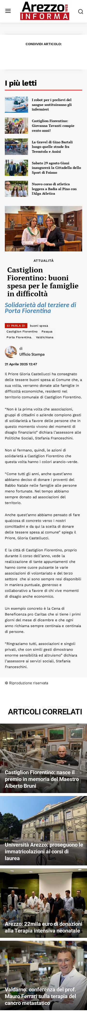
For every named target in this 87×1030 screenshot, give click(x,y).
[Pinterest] (38, 56)
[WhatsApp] (49, 56)
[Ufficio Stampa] (12, 352)
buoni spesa (39, 325)
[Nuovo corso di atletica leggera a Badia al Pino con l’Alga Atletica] (16, 189)
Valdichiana (45, 337)
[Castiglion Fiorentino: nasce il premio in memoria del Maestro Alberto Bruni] (43, 758)
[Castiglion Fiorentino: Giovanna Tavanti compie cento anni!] (16, 126)
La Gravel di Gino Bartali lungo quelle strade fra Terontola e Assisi (52, 147)
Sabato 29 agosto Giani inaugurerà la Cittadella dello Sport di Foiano (56, 168)
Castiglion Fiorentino (22, 331)
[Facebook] (15, 56)
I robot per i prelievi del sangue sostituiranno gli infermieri (52, 104)
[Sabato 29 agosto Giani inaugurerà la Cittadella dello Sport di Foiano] (16, 168)
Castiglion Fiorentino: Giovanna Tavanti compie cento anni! (53, 125)
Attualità (44, 260)
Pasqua (47, 331)
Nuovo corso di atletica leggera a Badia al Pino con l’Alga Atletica (54, 189)
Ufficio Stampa (32, 354)
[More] (71, 56)
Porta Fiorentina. (19, 337)
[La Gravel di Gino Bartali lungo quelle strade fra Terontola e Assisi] (16, 146)
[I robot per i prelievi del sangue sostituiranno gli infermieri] (16, 105)
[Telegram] (60, 56)
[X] (26, 56)
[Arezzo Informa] (45, 10)
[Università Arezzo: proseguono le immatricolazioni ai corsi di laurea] (43, 830)
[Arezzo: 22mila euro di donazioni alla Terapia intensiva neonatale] (43, 903)
